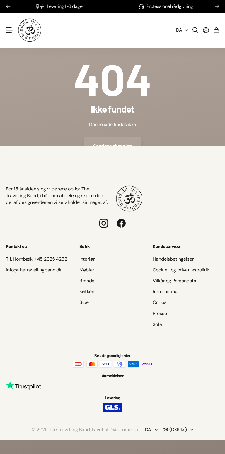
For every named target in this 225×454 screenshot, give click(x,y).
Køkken (86, 291)
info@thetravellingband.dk (34, 270)
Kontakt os (16, 246)
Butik (84, 246)
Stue (84, 302)
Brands (86, 281)
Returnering (165, 291)
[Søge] (195, 30)
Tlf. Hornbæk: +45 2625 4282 (36, 259)
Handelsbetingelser (173, 259)
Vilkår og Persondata (174, 281)
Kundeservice (166, 246)
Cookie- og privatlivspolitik (181, 270)
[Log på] (206, 30)
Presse (160, 313)
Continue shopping (112, 145)
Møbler (86, 270)
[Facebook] (121, 223)
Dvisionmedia (124, 430)
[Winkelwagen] (216, 30)
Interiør (87, 259)
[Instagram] (103, 223)
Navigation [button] (9, 30)
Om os (159, 302)
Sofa (157, 324)
